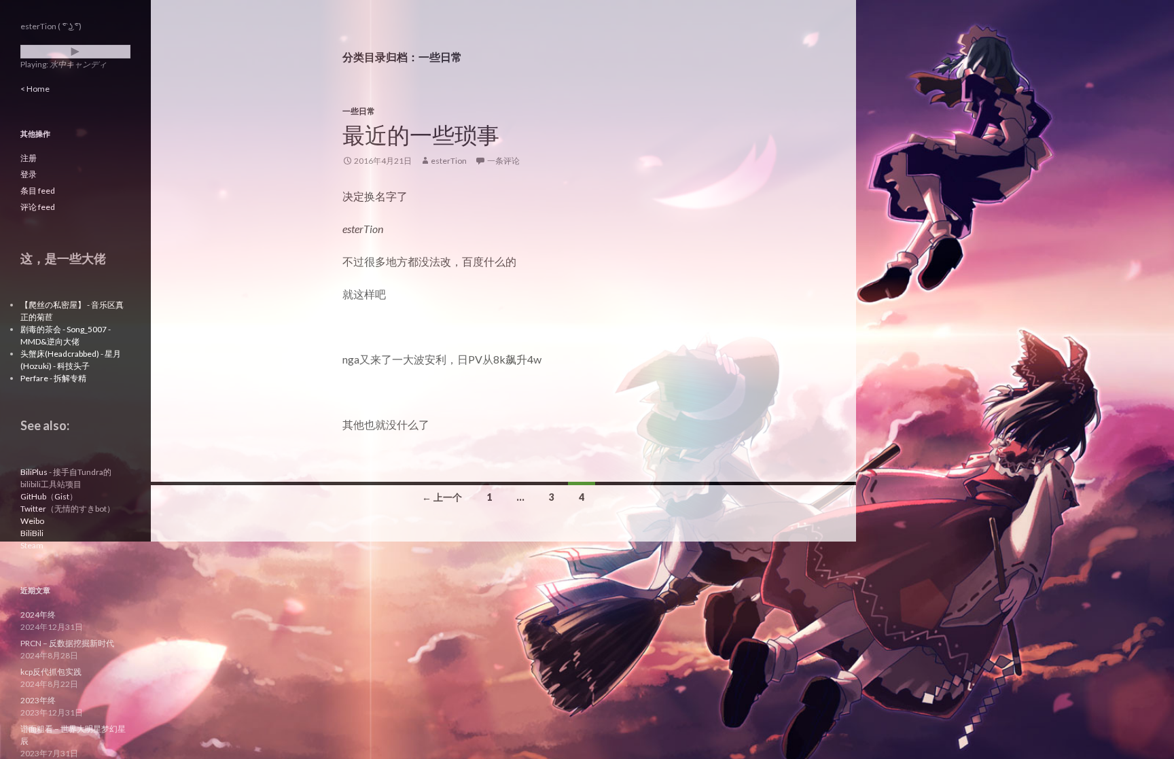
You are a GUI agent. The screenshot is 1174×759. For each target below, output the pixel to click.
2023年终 (38, 700)
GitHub (33, 496)
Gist (61, 496)
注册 (28, 158)
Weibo (32, 521)
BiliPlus (34, 472)
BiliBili (31, 533)
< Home (35, 89)
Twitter (33, 509)
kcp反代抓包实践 (51, 672)
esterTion (449, 161)
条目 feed (37, 191)
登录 (28, 174)
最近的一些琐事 (420, 134)
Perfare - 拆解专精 (53, 378)
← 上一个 (442, 497)
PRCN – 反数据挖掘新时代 (67, 643)
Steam (31, 545)
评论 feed (37, 207)
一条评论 (503, 161)
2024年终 (38, 615)
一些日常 (358, 111)
